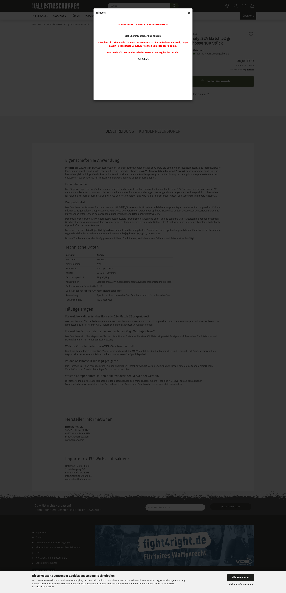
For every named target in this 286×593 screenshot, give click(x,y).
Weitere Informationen (241, 584)
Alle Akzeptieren (240, 577)
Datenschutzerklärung (43, 586)
